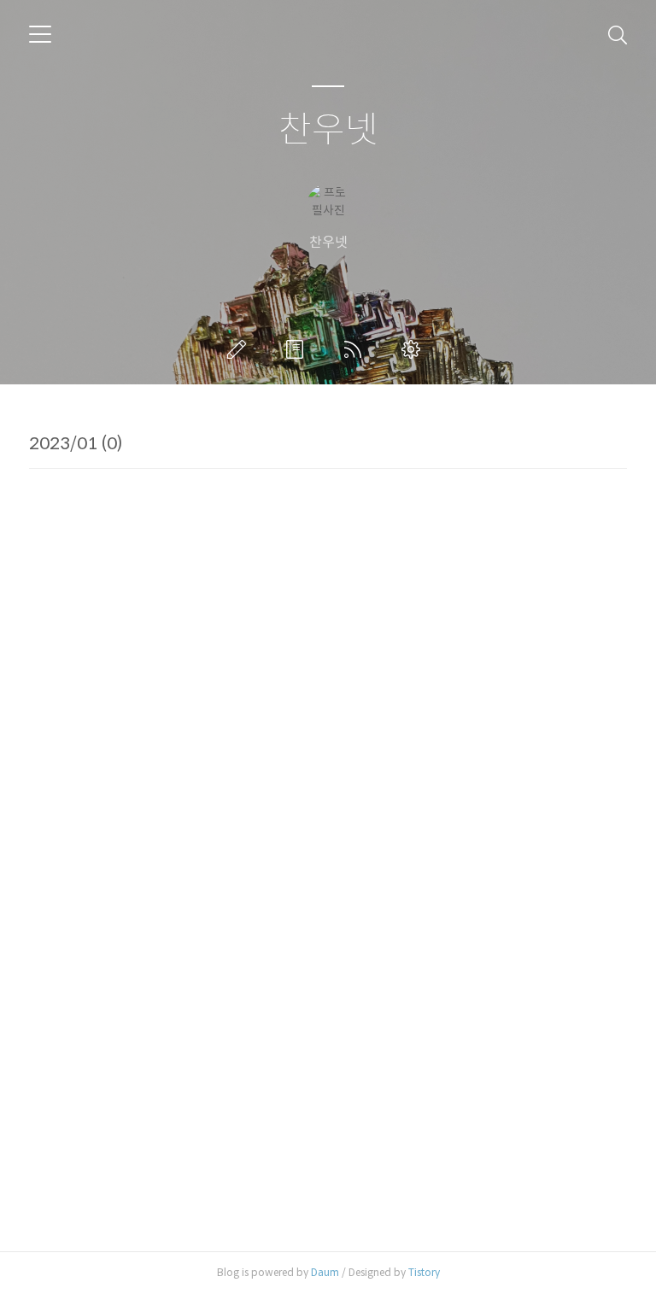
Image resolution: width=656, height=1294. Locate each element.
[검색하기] (617, 34)
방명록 (298, 349)
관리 (414, 349)
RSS (356, 349)
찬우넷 (328, 130)
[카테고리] (40, 34)
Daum (325, 1272)
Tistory (424, 1272)
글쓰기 (240, 349)
